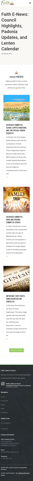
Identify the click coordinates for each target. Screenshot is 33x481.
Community (4, 401)
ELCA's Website (5, 423)
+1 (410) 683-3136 (6, 458)
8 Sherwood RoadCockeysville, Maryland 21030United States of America (10, 443)
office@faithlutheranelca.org (9, 452)
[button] (30, 3)
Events (3, 405)
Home (3, 397)
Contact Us (4, 412)
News (2, 409)
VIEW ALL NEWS (16, 350)
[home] (7, 2)
